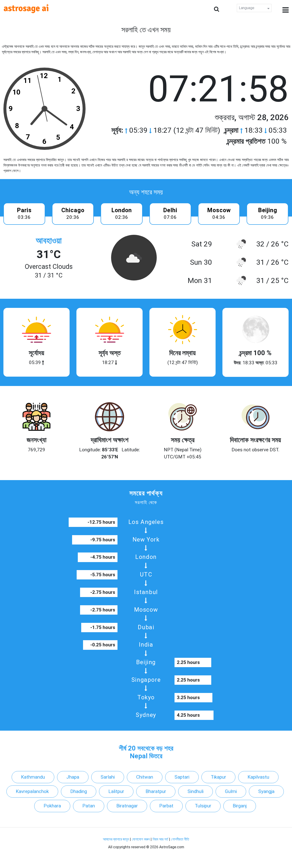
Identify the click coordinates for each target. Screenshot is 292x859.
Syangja (266, 791)
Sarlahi (108, 777)
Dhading (78, 791)
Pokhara (52, 806)
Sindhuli (195, 791)
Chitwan (144, 777)
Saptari (182, 777)
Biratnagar (127, 806)
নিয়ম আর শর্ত (160, 839)
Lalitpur (116, 791)
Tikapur (218, 777)
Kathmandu (33, 777)
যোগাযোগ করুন (141, 839)
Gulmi (231, 791)
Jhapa (72, 777)
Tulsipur (203, 806)
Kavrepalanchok (32, 791)
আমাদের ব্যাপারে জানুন (116, 839)
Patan (88, 806)
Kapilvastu (258, 777)
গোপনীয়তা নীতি (180, 839)
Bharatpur (156, 791)
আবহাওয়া (49, 241)
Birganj (240, 806)
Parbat (166, 806)
